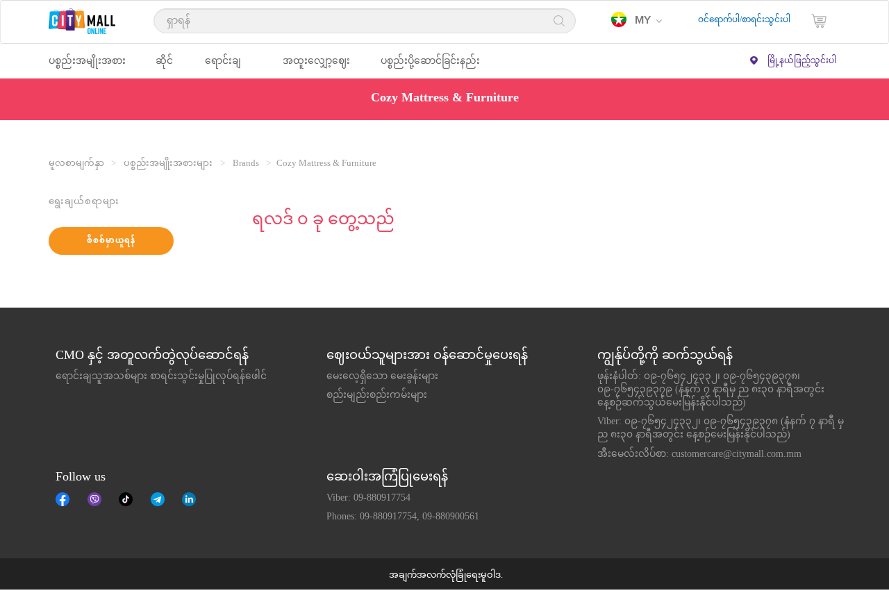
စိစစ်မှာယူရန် (111, 241)
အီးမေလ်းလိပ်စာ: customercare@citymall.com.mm (699, 454)
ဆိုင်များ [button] (164, 67)
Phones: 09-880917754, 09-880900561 (402, 517)
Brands (246, 164)
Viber (94, 499)
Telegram (158, 499)
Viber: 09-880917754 (368, 498)
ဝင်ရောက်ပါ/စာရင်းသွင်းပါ (744, 20)
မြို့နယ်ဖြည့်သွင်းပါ (801, 61)
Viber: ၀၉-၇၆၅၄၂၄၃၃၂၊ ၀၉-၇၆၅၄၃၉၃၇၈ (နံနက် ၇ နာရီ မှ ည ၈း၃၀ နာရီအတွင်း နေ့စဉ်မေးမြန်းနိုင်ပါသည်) (720, 429)
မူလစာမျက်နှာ (76, 164)
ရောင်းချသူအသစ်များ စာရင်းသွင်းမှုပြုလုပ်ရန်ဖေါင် (161, 377)
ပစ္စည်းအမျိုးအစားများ (168, 164)
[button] (636, 21)
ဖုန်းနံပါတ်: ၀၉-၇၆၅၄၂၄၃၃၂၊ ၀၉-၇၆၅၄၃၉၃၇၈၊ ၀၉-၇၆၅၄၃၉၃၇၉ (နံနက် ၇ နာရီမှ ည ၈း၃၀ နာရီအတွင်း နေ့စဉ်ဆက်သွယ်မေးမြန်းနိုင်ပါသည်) (710, 390)
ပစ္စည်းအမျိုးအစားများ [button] (87, 67)
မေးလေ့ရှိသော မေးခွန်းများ (382, 377)
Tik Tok (126, 499)
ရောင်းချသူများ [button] (223, 67)
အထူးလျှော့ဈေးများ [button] (316, 67)
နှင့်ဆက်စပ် (189, 499)
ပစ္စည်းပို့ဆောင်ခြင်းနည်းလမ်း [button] (430, 67)
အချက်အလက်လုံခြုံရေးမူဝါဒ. (446, 575)
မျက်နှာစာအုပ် (62, 499)
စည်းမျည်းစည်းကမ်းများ (376, 395)
